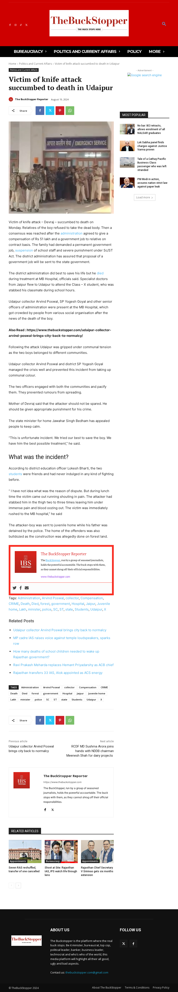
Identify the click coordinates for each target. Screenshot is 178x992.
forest (44, 604)
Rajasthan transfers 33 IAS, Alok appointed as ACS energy (58, 673)
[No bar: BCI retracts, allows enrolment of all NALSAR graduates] (127, 129)
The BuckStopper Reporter (31, 99)
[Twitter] (26, 24)
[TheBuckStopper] (89, 23)
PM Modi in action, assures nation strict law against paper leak (152, 183)
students (15, 474)
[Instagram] (15, 24)
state (69, 609)
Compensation (92, 598)
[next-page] (18, 885)
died (100, 273)
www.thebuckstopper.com (55, 577)
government (60, 604)
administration (71, 233)
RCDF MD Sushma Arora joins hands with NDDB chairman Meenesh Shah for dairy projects (90, 750)
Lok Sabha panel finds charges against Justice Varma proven (152, 146)
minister (34, 609)
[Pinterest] (60, 110)
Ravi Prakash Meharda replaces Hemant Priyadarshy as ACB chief (63, 665)
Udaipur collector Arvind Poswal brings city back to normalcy (59, 630)
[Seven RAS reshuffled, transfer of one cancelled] (25, 851)
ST (61, 609)
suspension (24, 250)
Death (25, 604)
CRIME (14, 604)
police (46, 609)
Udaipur (96, 609)
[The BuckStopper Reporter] (11, 99)
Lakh (22, 609)
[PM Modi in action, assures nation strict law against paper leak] (127, 182)
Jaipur (90, 604)
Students (82, 609)
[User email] (27, 588)
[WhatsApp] (70, 110)
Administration (29, 598)
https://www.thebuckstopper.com (62, 782)
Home (12, 64)
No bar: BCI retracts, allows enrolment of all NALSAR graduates (151, 129)
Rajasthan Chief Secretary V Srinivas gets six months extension (97, 871)
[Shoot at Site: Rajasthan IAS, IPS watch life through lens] (61, 851)
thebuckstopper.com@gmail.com (87, 972)
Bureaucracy (52, 861)
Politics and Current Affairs (35, 64)
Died (35, 604)
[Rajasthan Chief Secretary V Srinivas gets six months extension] (97, 851)
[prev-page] (11, 885)
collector (72, 598)
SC (55, 609)
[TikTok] (21, 24)
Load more (143, 197)
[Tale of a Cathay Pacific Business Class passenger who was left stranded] (127, 162)
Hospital (78, 604)
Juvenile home (96, 693)
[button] (164, 24)
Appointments (18, 861)
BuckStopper (53, 560)
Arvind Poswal (53, 598)
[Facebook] (10, 24)
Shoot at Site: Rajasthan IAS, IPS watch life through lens (61, 871)
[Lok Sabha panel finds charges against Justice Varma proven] (127, 146)
